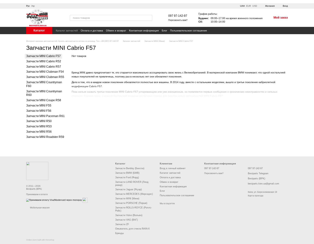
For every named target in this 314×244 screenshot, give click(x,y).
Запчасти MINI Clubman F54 (45, 71)
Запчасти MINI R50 (39, 121)
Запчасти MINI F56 (38, 110)
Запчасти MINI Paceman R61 (45, 116)
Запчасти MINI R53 (39, 126)
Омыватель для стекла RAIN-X (132, 228)
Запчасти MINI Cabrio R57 (43, 66)
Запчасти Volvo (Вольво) (128, 215)
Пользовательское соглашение (188, 30)
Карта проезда (255, 195)
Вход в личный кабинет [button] (173, 168)
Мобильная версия (39, 207)
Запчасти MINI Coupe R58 (43, 100)
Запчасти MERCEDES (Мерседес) (134, 194)
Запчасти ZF (122, 224)
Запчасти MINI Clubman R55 (45, 76)
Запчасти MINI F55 (38, 105)
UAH (242, 6)
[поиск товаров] (149, 18)
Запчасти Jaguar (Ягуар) (128, 189)
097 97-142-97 (177, 15)
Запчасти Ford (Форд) (127, 177)
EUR (248, 6)
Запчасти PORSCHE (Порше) (131, 203)
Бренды (119, 233)
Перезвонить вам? (178, 20)
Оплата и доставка (92, 30)
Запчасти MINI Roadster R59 (45, 136)
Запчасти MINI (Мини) (127, 198)
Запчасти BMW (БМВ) (127, 173)
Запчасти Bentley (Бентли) (129, 168)
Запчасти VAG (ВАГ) (126, 219)
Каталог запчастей (67, 30)
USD (254, 6)
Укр (33, 6)
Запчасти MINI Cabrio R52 (43, 61)
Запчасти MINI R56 (39, 131)
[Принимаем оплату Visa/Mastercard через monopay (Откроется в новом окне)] (54, 200)
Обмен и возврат (116, 30)
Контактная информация (144, 30)
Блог (164, 30)
